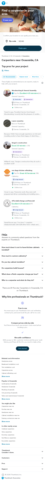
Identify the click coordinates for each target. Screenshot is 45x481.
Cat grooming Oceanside (9, 393)
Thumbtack (5, 56)
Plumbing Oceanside (8, 390)
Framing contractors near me (11, 418)
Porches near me (7, 409)
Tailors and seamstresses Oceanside (13, 396)
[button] (15, 93)
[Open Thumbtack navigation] (4, 3)
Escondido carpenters (8, 441)
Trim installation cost (8, 367)
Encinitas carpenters (8, 435)
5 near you (7, 20)
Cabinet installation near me (10, 415)
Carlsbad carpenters (8, 429)
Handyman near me (8, 412)
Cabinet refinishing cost (9, 373)
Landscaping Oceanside (9, 384)
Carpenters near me (8, 406)
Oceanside (17, 56)
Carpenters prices (7, 370)
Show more (6, 376)
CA (11, 56)
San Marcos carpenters (9, 438)
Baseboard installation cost (10, 364)
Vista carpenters (7, 432)
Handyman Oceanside (8, 386)
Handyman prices (7, 361)
